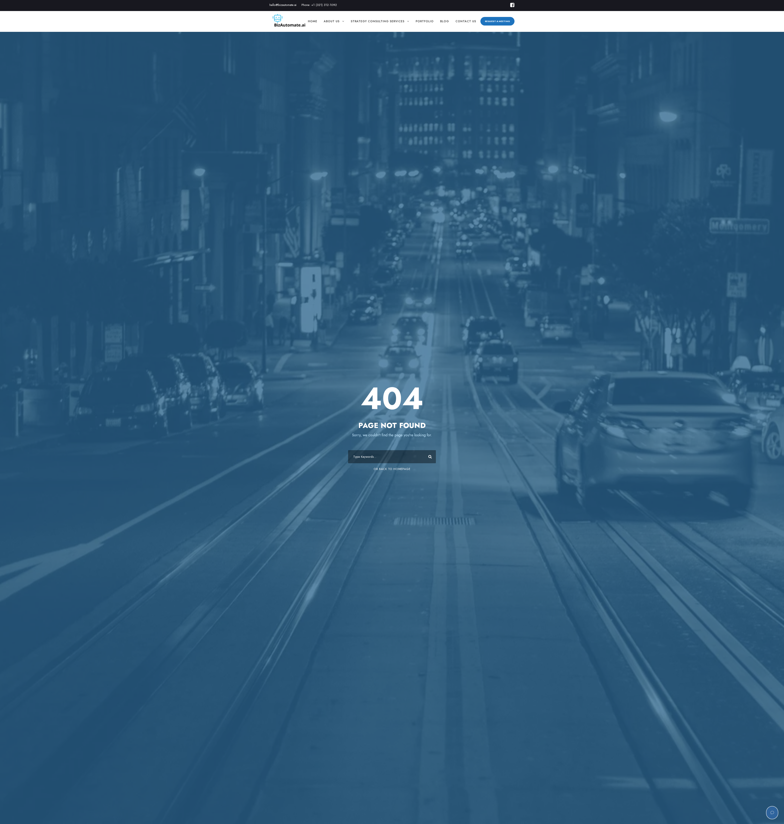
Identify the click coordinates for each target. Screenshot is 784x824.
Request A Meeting (497, 21)
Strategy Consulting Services (377, 21)
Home (312, 21)
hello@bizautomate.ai (283, 5)
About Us (332, 21)
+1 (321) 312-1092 (324, 5)
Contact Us (465, 21)
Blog (444, 21)
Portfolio (425, 21)
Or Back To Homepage (392, 469)
